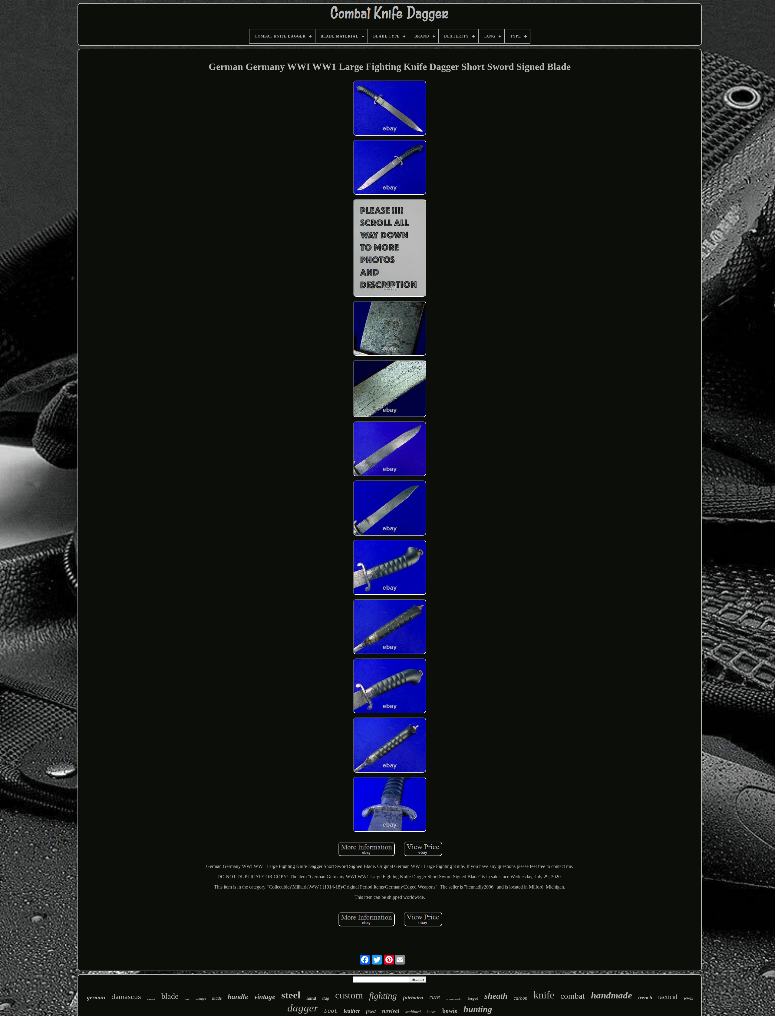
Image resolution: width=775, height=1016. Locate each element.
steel (290, 995)
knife (543, 995)
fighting (383, 996)
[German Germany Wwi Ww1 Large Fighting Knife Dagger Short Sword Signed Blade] (390, 108)
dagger (302, 1008)
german (96, 997)
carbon (520, 998)
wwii (688, 998)
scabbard (413, 1011)
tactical (668, 997)
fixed (371, 1011)
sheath (496, 996)
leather (352, 1011)
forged (473, 998)
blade (170, 996)
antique (201, 998)
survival (390, 1011)
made (217, 998)
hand (311, 998)
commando (454, 999)
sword (151, 999)
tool (187, 999)
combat (572, 996)
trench (645, 998)
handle (238, 997)
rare (434, 997)
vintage (264, 997)
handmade (611, 995)
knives (431, 1012)
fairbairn (413, 998)
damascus (126, 996)
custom (349, 995)
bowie (449, 1010)
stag (325, 998)
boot (331, 1011)
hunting (477, 1009)
